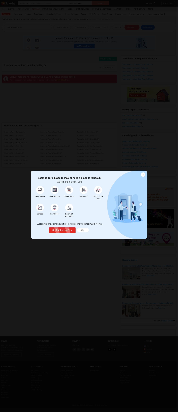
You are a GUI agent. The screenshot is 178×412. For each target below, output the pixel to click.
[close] (143, 174)
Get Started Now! (60, 230)
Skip (82, 230)
